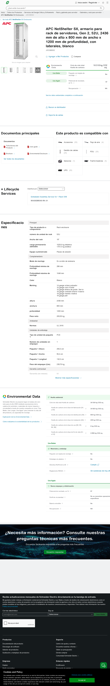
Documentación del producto (13, 644)
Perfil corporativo (9, 668)
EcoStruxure (60, 665)
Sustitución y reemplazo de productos (16, 653)
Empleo (5, 665)
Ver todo (17, 19)
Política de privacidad (10, 606)
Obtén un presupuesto (64, 650)
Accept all (82, 680)
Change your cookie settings (82, 675)
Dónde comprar (61, 653)
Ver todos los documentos (14, 159)
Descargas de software (11, 647)
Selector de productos (10, 650)
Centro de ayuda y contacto (66, 644)
